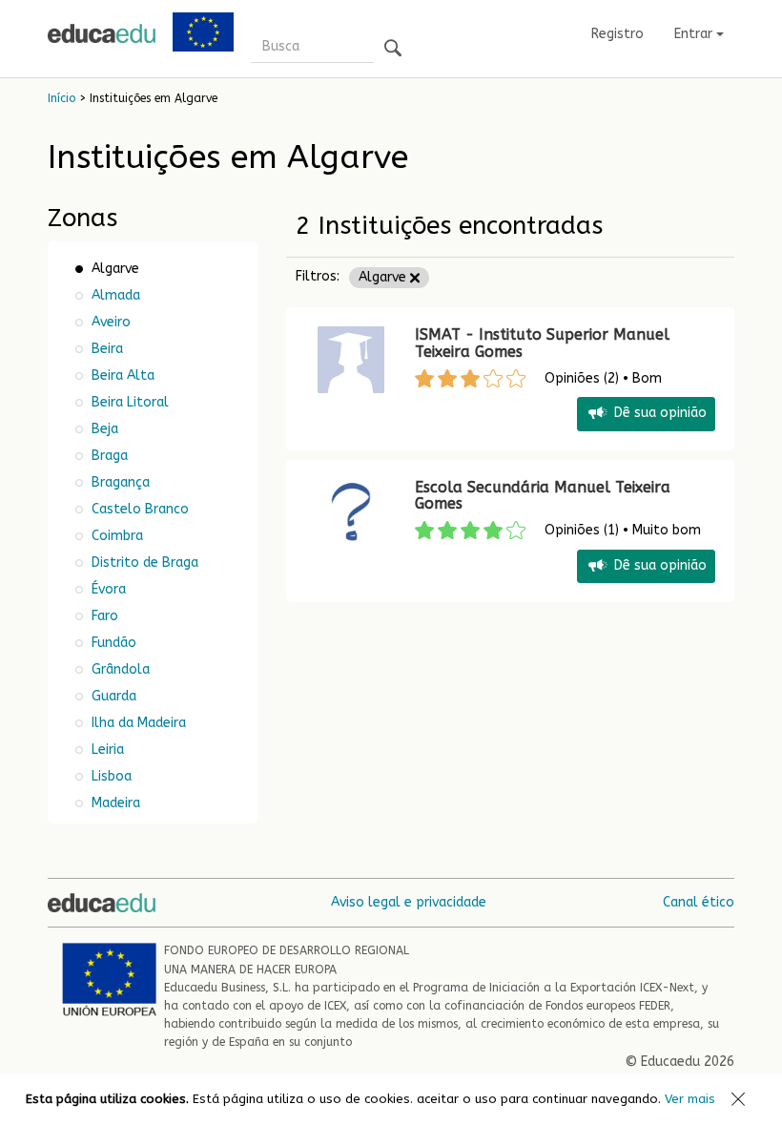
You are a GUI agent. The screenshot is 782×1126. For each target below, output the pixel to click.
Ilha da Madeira (137, 723)
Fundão (112, 643)
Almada (114, 295)
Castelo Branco (138, 509)
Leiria (106, 749)
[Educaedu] (101, 33)
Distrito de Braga (143, 562)
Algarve (384, 277)
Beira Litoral (128, 402)
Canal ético (698, 902)
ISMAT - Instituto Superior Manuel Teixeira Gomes (542, 343)
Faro (103, 616)
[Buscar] (393, 49)
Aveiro (109, 322)
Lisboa (110, 776)
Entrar (695, 34)
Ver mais (690, 1099)
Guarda (112, 696)
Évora (109, 589)
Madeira (114, 803)
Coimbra (115, 536)
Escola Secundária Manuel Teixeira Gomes (542, 495)
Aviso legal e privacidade (408, 902)
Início (61, 98)
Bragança (119, 482)
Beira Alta (121, 375)
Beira (105, 349)
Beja (103, 429)
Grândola (119, 669)
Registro (617, 34)
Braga (108, 456)
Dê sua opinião (660, 414)
